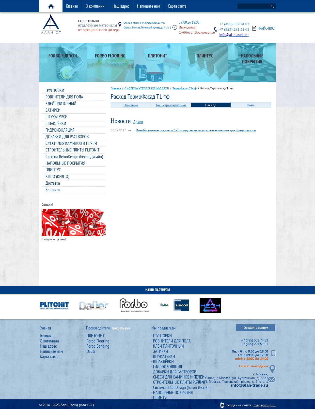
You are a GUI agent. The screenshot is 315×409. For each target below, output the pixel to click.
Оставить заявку (256, 327)
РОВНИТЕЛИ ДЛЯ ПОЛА (64, 97)
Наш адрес (120, 6)
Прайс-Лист (267, 28)
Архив (138, 121)
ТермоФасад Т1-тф (185, 88)
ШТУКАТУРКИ (56, 117)
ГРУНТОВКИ (55, 90)
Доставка (53, 183)
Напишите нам (148, 6)
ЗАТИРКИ (53, 110)
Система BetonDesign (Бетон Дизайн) (74, 156)
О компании (95, 6)
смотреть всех (121, 328)
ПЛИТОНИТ (96, 335)
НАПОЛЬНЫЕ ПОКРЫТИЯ (65, 163)
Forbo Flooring (98, 340)
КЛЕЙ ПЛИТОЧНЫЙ (61, 103)
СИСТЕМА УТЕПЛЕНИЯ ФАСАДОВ (147, 88)
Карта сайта (177, 6)
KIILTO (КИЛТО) (57, 176)
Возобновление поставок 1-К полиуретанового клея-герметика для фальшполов (196, 130)
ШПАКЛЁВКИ (56, 123)
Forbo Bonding (98, 346)
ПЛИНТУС (53, 170)
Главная (72, 6)
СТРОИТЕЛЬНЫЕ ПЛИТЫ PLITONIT (72, 150)
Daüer (91, 351)
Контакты (53, 189)
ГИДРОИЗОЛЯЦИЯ (60, 130)
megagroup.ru (264, 405)
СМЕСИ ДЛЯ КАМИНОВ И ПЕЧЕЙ (71, 143)
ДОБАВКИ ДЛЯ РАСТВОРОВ (67, 136)
